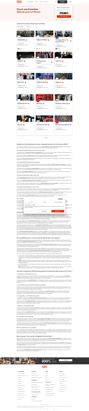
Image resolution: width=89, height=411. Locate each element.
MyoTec (20, 125)
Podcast (46, 375)
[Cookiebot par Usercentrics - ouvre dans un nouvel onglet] (58, 199)
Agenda (41, 1)
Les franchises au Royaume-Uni (50, 393)
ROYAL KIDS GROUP (62, 125)
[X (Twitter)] (50, 409)
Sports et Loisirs (20, 387)
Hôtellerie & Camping (21, 393)
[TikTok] (57, 409)
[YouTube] (54, 409)
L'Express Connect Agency (63, 377)
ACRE (19, 264)
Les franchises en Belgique (49, 389)
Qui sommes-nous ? (62, 373)
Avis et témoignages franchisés (36, 377)
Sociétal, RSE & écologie (21, 391)
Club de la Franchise (35, 389)
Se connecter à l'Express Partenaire (37, 400)
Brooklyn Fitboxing (61, 103)
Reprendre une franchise (35, 375)
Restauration (20, 377)
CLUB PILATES (41, 82)
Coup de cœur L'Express (21, 373)
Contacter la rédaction (62, 387)
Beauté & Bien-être (20, 381)
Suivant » (45, 137)
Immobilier (19, 379)
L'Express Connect (62, 375)
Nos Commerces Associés (35, 394)
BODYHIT (20, 82)
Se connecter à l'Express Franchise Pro (37, 382)
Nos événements (34, 384)
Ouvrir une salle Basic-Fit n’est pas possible (24, 329)
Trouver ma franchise (63, 16)
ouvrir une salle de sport (43, 251)
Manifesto (60, 389)
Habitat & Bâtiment (21, 389)
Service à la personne (21, 397)
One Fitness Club (41, 125)
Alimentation (20, 383)
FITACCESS (21, 40)
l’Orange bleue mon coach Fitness (61, 40)
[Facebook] (44, 409)
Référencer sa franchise (63, 381)
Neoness (39, 103)
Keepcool (58, 82)
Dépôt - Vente (20, 399)
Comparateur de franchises (62, 1)
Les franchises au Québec (49, 395)
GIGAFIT (20, 61)
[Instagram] (60, 409)
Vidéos (46, 377)
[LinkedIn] (47, 409)
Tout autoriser (58, 211)
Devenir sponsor (61, 379)
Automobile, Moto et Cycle (22, 395)
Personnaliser (44, 211)
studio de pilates (41, 177)
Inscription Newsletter (62, 385)
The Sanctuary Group (41, 62)
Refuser (31, 211)
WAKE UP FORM (41, 40)
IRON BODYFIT (22, 103)
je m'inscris (65, 360)
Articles (46, 373)
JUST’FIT (58, 61)
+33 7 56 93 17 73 (61, 391)
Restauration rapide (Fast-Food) (23, 375)
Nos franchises (34, 373)
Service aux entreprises (21, 385)
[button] (55, 1)
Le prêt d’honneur (21, 255)
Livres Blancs (47, 379)
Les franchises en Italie (48, 391)
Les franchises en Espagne (49, 387)
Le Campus (61, 383)
